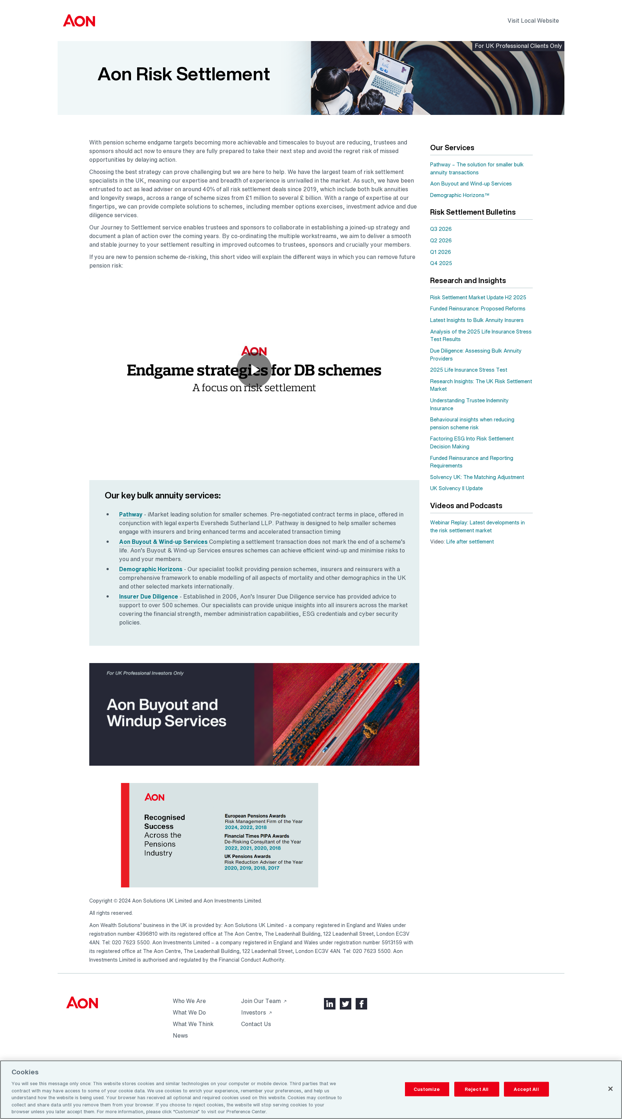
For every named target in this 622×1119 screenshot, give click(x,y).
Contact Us (256, 926)
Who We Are (189, 903)
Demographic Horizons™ (460, 195)
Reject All (476, 1089)
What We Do (189, 915)
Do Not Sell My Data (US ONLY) (511, 975)
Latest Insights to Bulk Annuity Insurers (477, 320)
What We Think (193, 926)
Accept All (526, 1089)
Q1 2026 (440, 252)
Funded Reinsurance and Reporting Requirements (471, 462)
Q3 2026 (441, 229)
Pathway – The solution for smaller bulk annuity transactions (477, 168)
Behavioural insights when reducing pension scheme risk (472, 423)
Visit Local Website (533, 20)
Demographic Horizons (150, 569)
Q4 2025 (441, 263)
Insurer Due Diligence (148, 596)
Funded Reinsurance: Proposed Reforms (478, 308)
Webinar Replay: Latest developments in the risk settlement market (477, 526)
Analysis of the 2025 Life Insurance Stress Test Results (481, 335)
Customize (427, 1089)
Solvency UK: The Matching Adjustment (477, 477)
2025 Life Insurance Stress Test (468, 369)
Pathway (131, 514)
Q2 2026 (441, 240)
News (180, 938)
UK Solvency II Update (456, 488)
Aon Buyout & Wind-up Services (163, 541)
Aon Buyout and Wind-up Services (471, 183)
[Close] (610, 1089)
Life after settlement (470, 541)
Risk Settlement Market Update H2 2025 (478, 297)
